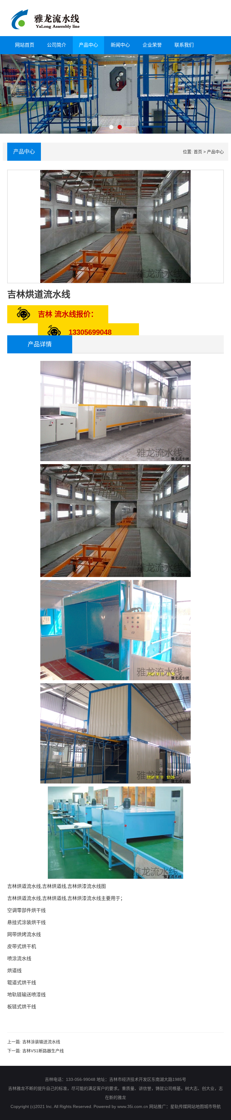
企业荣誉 (152, 45)
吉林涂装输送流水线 (41, 1041)
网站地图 (195, 1106)
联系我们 (184, 45)
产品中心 (88, 45)
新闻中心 (120, 45)
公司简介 (56, 45)
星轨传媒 (178, 1106)
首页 (198, 151)
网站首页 (24, 45)
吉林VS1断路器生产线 (43, 1050)
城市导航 (212, 1106)
